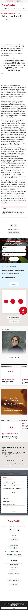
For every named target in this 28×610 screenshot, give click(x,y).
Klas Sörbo (14, 569)
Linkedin (14, 530)
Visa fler (14, 492)
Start (3, 8)
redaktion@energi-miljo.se (14, 573)
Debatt (6, 8)
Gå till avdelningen (23, 366)
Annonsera (5, 526)
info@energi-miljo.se (14, 547)
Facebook (10, 530)
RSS (18, 530)
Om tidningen (12, 526)
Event (24, 8)
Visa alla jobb (14, 284)
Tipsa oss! (19, 526)
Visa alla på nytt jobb (14, 357)
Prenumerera (14, 321)
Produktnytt (19, 8)
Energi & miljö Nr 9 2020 (14, 232)
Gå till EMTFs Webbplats (22, 473)
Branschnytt (12, 8)
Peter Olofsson (14, 564)
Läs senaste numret (14, 317)
